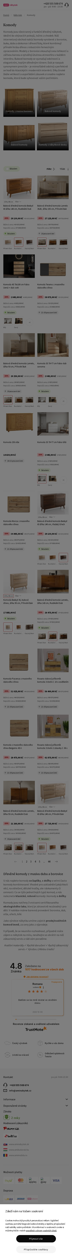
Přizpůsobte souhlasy (36, 1249)
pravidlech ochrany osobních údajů (41, 1230)
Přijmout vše (36, 1238)
